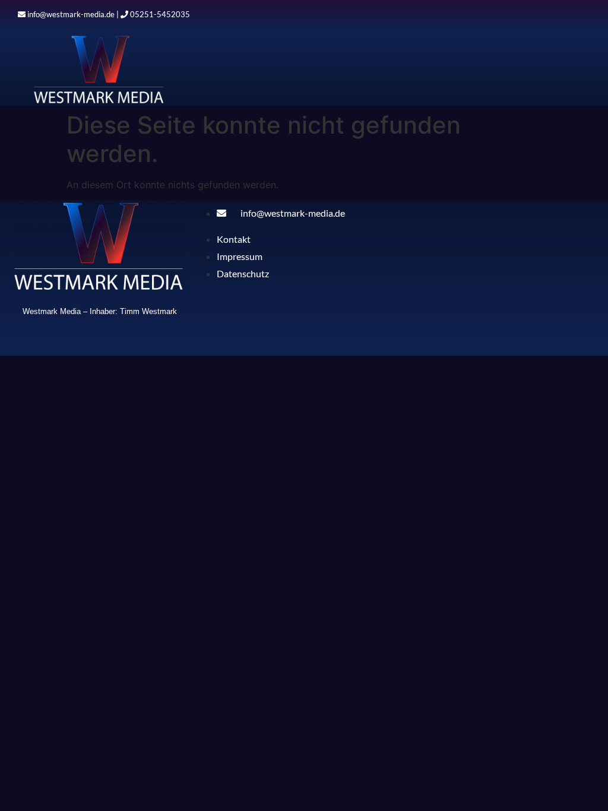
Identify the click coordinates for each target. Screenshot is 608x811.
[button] (409, 75)
